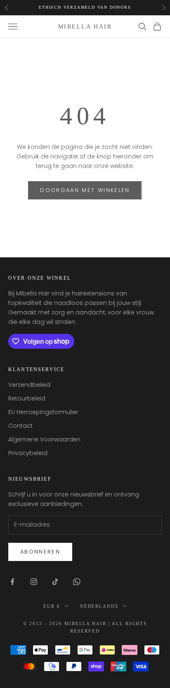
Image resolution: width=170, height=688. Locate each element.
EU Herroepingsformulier (43, 412)
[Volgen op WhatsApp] (77, 582)
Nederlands (99, 606)
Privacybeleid (27, 453)
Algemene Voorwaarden (44, 439)
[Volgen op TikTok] (55, 582)
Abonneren (40, 552)
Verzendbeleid (29, 385)
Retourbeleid (26, 398)
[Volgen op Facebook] (12, 582)
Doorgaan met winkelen (85, 190)
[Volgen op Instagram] (34, 582)
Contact (20, 426)
